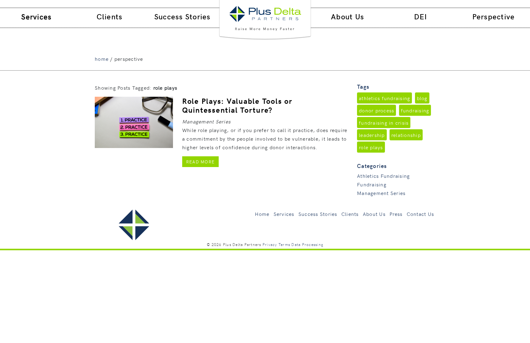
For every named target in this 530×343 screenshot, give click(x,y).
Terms (284, 244)
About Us (347, 16)
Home (262, 213)
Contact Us (420, 213)
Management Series (381, 192)
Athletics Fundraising (383, 175)
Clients (110, 16)
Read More (202, 161)
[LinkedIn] (463, 4)
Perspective (493, 16)
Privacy (270, 244)
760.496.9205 (481, 4)
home (102, 58)
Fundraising (371, 184)
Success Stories (182, 16)
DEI (420, 16)
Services (36, 16)
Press (396, 213)
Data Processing (307, 244)
